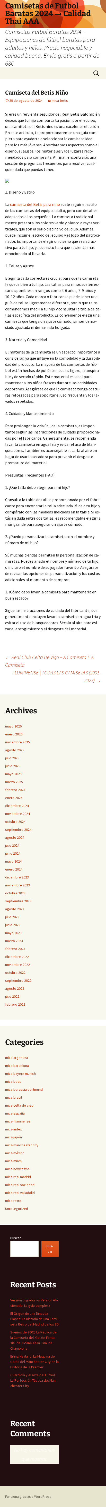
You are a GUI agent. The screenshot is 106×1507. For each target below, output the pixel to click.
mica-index (13, 1129)
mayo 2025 (13, 774)
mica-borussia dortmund (24, 1089)
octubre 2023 (15, 893)
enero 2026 (13, 734)
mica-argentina (16, 1057)
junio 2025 (12, 766)
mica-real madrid (18, 1177)
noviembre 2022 (17, 964)
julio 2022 (12, 996)
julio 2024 (12, 845)
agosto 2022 (14, 988)
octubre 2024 (15, 821)
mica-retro (13, 1200)
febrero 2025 (15, 789)
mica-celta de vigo (19, 1105)
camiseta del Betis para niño (35, 204)
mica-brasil (13, 1097)
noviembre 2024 (17, 813)
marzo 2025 (14, 782)
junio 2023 (12, 925)
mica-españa (15, 1113)
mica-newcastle (17, 1169)
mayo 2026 (13, 726)
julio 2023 (12, 917)
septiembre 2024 (18, 829)
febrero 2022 (15, 1004)
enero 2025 (13, 797)
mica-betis (60, 100)
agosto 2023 (14, 909)
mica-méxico (14, 1153)
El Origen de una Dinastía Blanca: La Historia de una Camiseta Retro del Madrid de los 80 (34, 1319)
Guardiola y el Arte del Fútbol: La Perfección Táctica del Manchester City (33, 1380)
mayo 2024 (13, 861)
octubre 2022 (15, 972)
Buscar (15, 1238)
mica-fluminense (17, 1121)
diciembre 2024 (17, 805)
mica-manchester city (21, 1145)
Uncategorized (16, 1208)
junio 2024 (12, 853)
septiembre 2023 (18, 901)
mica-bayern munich (20, 1073)
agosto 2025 (14, 750)
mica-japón (13, 1137)
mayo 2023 (13, 933)
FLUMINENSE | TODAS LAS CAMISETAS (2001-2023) (56, 676)
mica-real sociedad (19, 1184)
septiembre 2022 (18, 980)
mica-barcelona (17, 1065)
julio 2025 (12, 758)
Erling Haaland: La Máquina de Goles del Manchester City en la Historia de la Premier (34, 1361)
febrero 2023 (15, 948)
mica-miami (13, 1161)
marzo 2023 (14, 940)
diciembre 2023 (17, 877)
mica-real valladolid (20, 1192)
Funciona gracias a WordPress (28, 1496)
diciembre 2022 (17, 956)
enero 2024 (13, 869)
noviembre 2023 (17, 885)
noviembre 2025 (17, 742)
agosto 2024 (14, 837)
